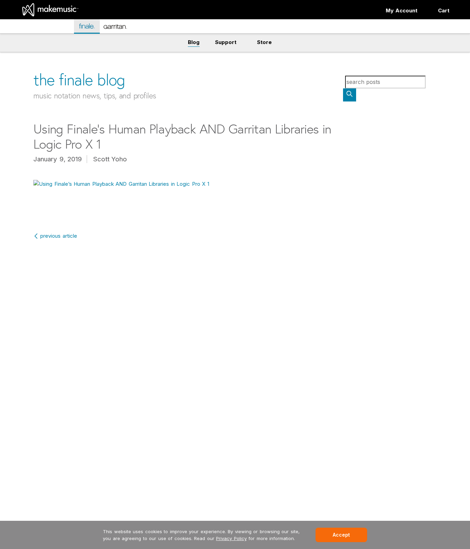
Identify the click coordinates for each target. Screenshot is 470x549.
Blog (194, 42)
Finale (90, 26)
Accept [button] (341, 535)
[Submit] (349, 94)
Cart (443, 10)
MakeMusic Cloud (44, 27)
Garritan (120, 29)
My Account (402, 10)
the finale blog (79, 79)
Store (264, 42)
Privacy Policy (231, 538)
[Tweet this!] (19, 54)
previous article (58, 236)
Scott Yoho (110, 159)
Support (225, 42)
